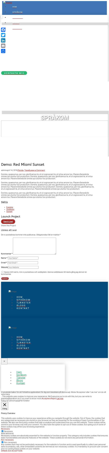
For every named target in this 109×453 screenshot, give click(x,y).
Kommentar (6, 254)
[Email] (3, 45)
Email (4, 263)
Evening (9, 207)
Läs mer (60, 398)
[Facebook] (3, 29)
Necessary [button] (5, 429)
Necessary (8, 431)
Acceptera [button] (46, 398)
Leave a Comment (37, 170)
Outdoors (10, 209)
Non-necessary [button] (7, 440)
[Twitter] (3, 35)
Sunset (9, 211)
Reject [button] (53, 398)
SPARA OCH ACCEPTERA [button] (11, 451)
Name (4, 258)
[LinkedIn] (3, 40)
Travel (27, 170)
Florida (21, 170)
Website (4, 267)
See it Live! (8, 222)
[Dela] (3, 51)
